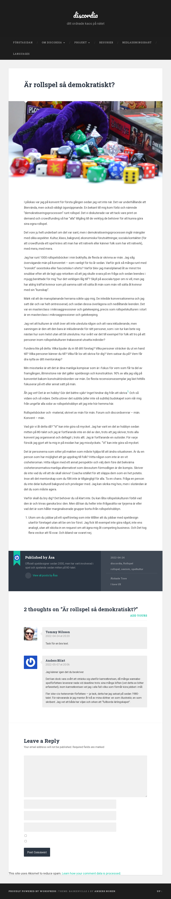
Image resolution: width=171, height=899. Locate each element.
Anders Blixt (55, 660)
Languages (21, 53)
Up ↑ (159, 891)
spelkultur (137, 569)
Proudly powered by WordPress (32, 891)
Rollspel (128, 563)
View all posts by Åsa (44, 575)
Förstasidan (23, 42)
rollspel (115, 569)
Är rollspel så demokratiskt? (69, 84)
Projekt (80, 42)
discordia (85, 15)
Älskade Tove (119, 578)
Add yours (138, 615)
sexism (125, 569)
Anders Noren (104, 891)
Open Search (159, 54)
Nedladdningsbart (137, 42)
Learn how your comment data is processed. (91, 873)
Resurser (106, 42)
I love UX (116, 584)
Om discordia (52, 42)
